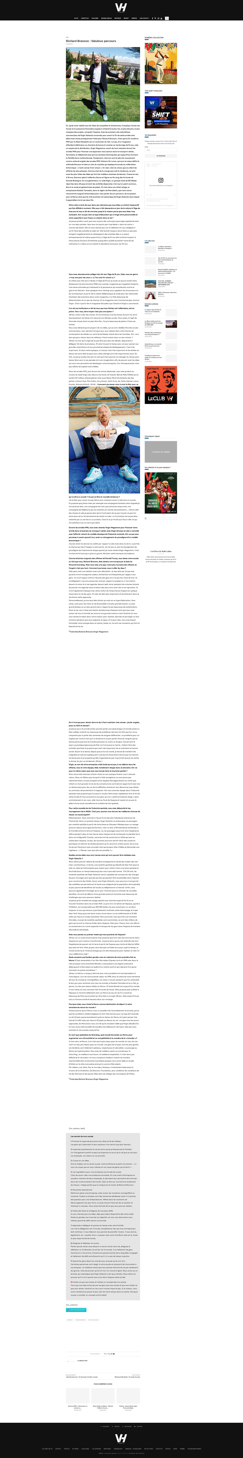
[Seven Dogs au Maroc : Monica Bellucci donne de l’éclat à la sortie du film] (103, 1396)
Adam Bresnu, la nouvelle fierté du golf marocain (153, 345)
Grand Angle (106, 18)
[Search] (167, 18)
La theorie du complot (161, 452)
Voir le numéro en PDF (77, 1310)
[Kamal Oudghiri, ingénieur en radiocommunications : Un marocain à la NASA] (150, 272)
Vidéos (134, 18)
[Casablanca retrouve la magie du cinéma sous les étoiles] (171, 358)
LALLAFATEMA (96, 1449)
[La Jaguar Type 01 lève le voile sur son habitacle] (171, 312)
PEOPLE (168, 1449)
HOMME (182, 1449)
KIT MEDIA (75, 1449)
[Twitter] (155, 18)
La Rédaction (82, 1360)
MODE (175, 1449)
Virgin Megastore (93, 1320)
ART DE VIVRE (148, 1449)
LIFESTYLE (159, 1449)
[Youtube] (161, 18)
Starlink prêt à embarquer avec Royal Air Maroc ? (153, 333)
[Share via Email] (113, 1354)
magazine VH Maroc (122, 1453)
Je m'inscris (161, 156)
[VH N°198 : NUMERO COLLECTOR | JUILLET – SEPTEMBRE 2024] (150, 284)
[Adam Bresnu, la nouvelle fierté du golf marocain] (171, 347)
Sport (126, 18)
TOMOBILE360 (118, 1449)
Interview (69, 1320)
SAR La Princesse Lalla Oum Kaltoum (167, 293)
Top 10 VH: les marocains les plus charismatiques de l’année (167, 259)
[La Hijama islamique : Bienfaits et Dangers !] (150, 249)
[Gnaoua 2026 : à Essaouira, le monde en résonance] (77, 1396)
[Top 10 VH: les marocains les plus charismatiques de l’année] (150, 261)
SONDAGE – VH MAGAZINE (133, 1449)
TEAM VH (66, 1449)
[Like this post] (106, 1354)
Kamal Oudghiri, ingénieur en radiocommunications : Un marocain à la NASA (167, 271)
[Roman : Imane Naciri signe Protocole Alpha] (128, 1396)
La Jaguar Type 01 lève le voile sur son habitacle (153, 310)
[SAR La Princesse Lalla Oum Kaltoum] (150, 295)
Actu (76, 18)
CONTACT (58, 1449)
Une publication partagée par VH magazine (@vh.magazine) (164, 205)
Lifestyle (85, 18)
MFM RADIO (107, 1449)
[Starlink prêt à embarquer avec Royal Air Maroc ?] (171, 335)
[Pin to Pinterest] (111, 1354)
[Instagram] (159, 18)
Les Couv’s (144, 18)
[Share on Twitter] (109, 1354)
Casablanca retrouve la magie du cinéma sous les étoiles (153, 357)
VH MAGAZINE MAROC (194, 1449)
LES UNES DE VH (47, 1449)
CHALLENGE (85, 1449)
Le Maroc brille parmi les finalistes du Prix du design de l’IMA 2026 (154, 323)
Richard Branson (80, 1320)
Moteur (118, 18)
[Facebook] (152, 18)
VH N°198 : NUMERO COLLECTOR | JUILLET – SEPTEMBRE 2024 (166, 282)
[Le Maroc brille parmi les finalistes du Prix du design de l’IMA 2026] (171, 324)
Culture (95, 18)
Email (146, 147)
